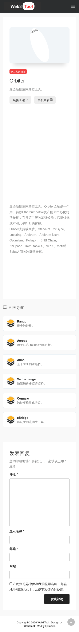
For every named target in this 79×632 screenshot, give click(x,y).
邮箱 (13, 548)
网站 (12, 566)
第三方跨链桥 (18, 71)
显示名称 (16, 531)
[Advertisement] (39, 151)
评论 (13, 474)
